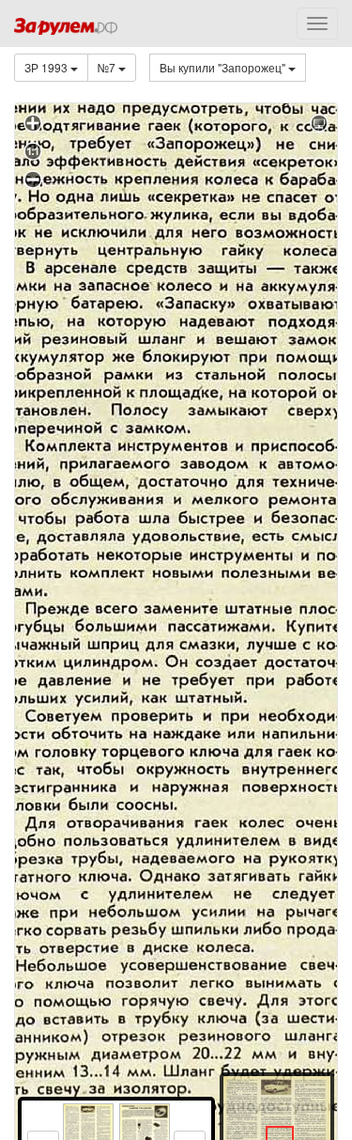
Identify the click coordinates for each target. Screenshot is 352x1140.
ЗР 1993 (47, 67)
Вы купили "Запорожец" (224, 67)
